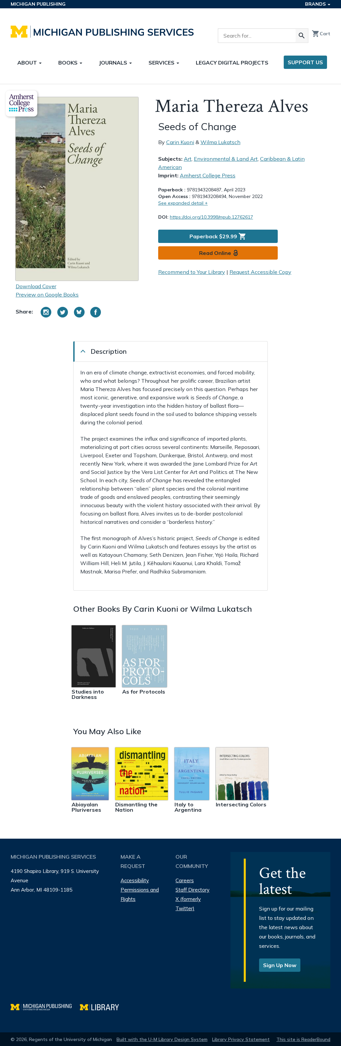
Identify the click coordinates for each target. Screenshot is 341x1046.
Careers (184, 880)
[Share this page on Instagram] (46, 312)
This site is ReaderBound (303, 1039)
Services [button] (162, 62)
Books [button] (68, 62)
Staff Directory (192, 890)
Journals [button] (114, 62)
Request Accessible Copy (260, 272)
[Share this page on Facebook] (95, 312)
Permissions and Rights (140, 894)
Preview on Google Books (47, 294)
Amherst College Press (207, 175)
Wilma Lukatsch (220, 142)
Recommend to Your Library (191, 272)
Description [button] (109, 351)
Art (187, 158)
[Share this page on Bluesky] (79, 312)
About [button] (27, 62)
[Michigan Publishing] (45, 1006)
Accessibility (135, 880)
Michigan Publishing (38, 4)
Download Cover (36, 286)
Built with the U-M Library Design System (162, 1039)
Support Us (305, 62)
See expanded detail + (183, 203)
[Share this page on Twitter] (62, 312)
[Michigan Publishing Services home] (102, 32)
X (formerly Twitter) (188, 904)
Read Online (215, 253)
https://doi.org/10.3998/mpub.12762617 (211, 217)
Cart (321, 34)
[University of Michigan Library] (103, 1006)
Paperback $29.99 (217, 236)
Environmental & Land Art (226, 158)
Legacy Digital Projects (232, 62)
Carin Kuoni (180, 142)
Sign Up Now (279, 965)
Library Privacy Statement (241, 1039)
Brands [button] (316, 4)
